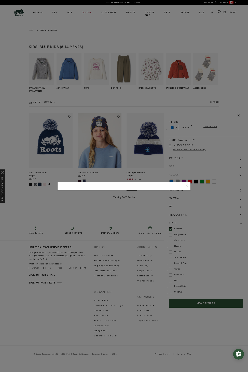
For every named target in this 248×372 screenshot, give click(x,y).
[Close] (186, 186)
